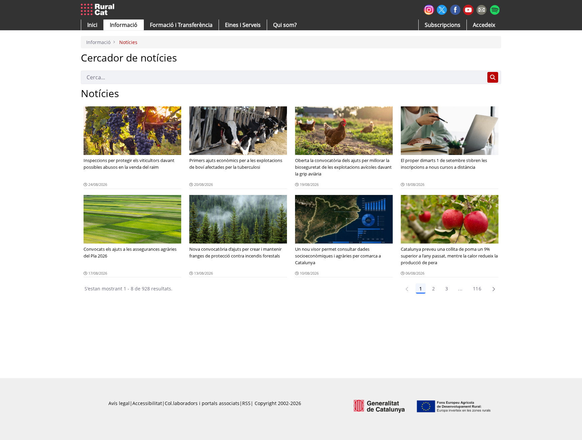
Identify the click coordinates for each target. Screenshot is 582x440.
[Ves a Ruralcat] (99, 9)
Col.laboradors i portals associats (202, 403)
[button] (92, 24)
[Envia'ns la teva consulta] (481, 9)
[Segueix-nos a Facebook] (455, 9)
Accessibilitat (147, 403)
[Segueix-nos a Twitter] (442, 9)
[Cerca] (492, 77)
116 (477, 288)
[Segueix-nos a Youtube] (468, 9)
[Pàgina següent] (494, 288)
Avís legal (119, 403)
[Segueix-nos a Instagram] (429, 9)
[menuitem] (181, 24)
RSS (246, 403)
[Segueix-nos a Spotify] (494, 9)
